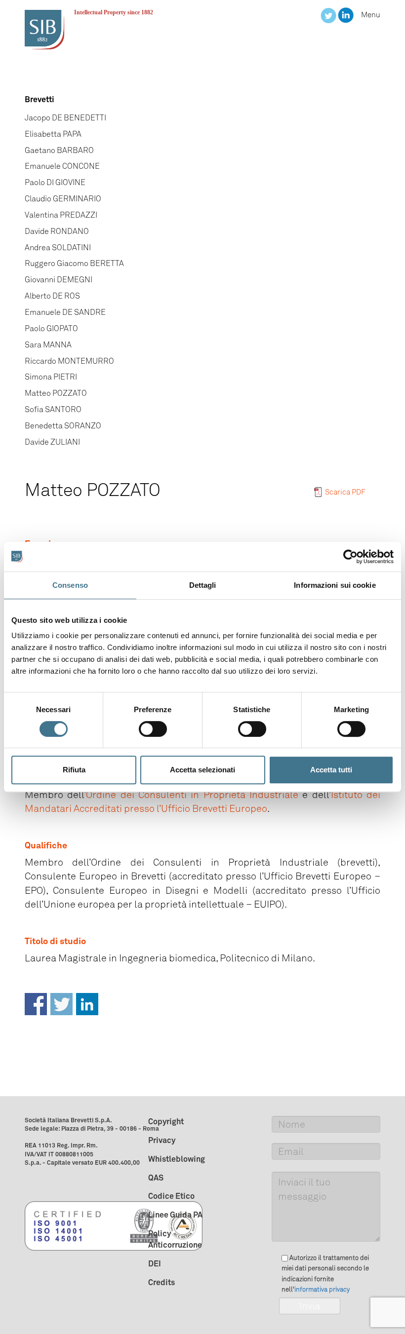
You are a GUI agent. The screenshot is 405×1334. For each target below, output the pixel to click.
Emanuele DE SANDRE (65, 312)
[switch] (153, 729)
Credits (161, 1282)
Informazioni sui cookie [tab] (334, 585)
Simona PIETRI (51, 376)
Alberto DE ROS (52, 296)
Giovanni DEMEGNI (58, 279)
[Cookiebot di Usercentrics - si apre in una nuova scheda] (350, 556)
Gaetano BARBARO (59, 150)
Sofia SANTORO (53, 409)
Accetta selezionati (202, 769)
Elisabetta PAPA (53, 134)
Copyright (166, 1121)
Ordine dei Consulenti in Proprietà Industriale (192, 794)
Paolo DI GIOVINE (55, 182)
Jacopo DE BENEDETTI (65, 117)
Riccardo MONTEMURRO (69, 361)
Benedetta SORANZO (63, 425)
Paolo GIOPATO (51, 328)
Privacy (161, 1140)
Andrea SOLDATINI (58, 247)
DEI (154, 1263)
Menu (370, 14)
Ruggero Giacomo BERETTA (74, 263)
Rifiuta (74, 769)
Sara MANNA (48, 344)
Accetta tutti (331, 769)
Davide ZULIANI (52, 442)
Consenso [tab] (70, 585)
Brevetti (39, 99)
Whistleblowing (176, 1159)
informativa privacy (322, 1289)
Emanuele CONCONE (62, 166)
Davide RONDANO (57, 231)
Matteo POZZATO (56, 393)
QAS (155, 1177)
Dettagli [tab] (202, 585)
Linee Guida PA (175, 1215)
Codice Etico (171, 1196)
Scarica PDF (345, 492)
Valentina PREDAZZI (61, 215)
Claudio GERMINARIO (63, 198)
